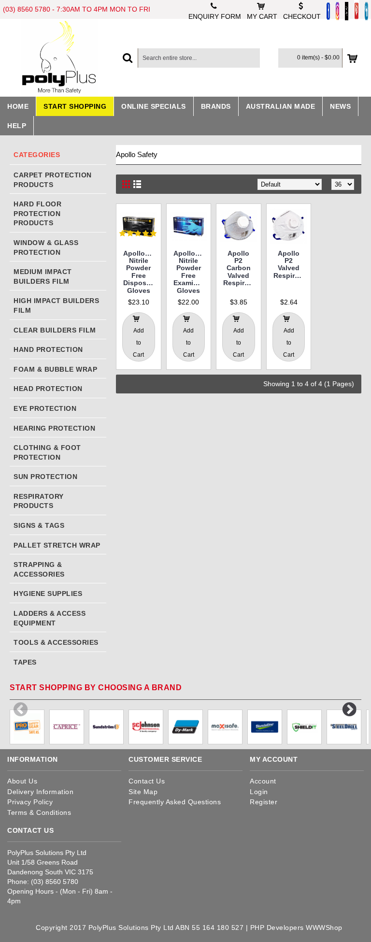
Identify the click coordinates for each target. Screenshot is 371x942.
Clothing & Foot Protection (47, 452)
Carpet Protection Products (53, 179)
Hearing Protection (54, 428)
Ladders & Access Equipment (50, 618)
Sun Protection (45, 476)
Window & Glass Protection (46, 247)
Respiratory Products (39, 501)
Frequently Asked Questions (174, 802)
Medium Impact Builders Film (43, 276)
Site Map (142, 792)
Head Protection (48, 388)
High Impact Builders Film (56, 305)
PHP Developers (277, 927)
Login (259, 792)
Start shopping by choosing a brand (96, 687)
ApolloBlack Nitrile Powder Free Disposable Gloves (140, 271)
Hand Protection (48, 349)
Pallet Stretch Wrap (57, 545)
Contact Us (146, 781)
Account (263, 781)
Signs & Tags (39, 525)
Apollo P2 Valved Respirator (290, 264)
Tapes (25, 662)
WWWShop (324, 927)
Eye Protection (45, 408)
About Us (22, 781)
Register (263, 802)
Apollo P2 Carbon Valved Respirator (240, 268)
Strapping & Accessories (39, 569)
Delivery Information (40, 792)
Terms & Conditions (39, 812)
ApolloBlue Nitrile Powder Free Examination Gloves (190, 271)
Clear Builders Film (55, 330)
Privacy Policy (30, 802)
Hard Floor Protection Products (37, 213)
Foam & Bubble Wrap (55, 369)
